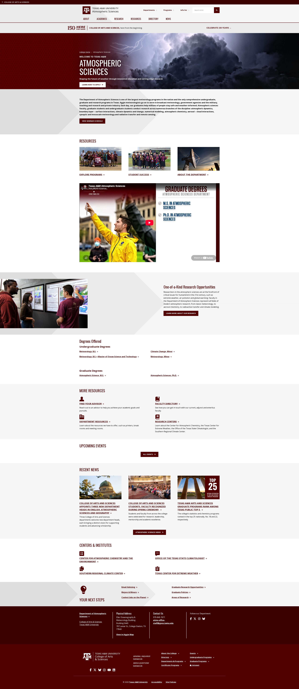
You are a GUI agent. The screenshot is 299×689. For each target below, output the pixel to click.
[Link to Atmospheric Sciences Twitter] (195, 618)
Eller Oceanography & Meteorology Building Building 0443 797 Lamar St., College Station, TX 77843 (131, 623)
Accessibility (156, 682)
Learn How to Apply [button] (91, 85)
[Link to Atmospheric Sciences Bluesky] (203, 618)
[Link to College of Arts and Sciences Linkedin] (114, 670)
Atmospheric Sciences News (148, 532)
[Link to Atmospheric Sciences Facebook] (191, 618)
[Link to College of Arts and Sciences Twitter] (94, 670)
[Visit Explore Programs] (100, 158)
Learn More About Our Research (181, 313)
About (86, 19)
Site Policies (171, 682)
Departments (149, 10)
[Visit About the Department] (199, 158)
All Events (148, 454)
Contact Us (137, 659)
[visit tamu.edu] (88, 656)
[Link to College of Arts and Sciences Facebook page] (91, 670)
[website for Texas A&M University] (87, 10)
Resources (136, 19)
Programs (168, 10)
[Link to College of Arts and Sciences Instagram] (104, 670)
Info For (184, 10)
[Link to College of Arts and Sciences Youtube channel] (109, 670)
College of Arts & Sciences (90, 622)
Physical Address (124, 613)
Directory (153, 19)
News (168, 19)
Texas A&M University (89, 624)
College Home (84, 52)
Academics (102, 19)
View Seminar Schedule (92, 121)
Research (118, 19)
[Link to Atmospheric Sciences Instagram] (199, 618)
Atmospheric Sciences (105, 11)
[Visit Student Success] (149, 158)
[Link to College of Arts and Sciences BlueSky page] (99, 670)
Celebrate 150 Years (217, 28)
